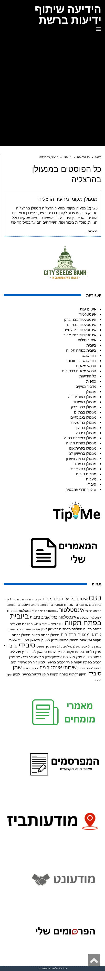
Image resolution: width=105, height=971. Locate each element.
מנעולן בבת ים (85, 412)
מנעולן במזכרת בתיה (80, 438)
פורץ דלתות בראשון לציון (47, 652)
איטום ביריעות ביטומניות (65, 598)
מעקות (91, 479)
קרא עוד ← (90, 231)
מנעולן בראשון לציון (81, 453)
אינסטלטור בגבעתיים (79, 330)
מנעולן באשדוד (84, 402)
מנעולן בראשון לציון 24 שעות (29, 640)
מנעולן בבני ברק (83, 407)
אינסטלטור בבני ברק (80, 319)
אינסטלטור (87, 314)
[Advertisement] (52, 91)
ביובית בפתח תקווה (81, 350)
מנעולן (91, 391)
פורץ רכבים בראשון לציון (55, 662)
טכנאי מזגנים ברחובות (79, 371)
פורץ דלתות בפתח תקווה (83, 652)
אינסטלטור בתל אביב (79, 335)
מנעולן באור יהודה (82, 397)
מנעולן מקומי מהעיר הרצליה (67, 199)
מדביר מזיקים (85, 386)
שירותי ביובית (31, 668)
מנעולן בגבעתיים (83, 417)
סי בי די (11, 645)
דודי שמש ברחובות (81, 361)
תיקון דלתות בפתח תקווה (68, 674)
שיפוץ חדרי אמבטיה (80, 489)
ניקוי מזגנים (42, 646)
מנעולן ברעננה (85, 464)
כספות (91, 381)
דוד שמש (40, 624)
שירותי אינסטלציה (58, 668)
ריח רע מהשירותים (24, 662)
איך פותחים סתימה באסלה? (37, 605)
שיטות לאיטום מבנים (89, 668)
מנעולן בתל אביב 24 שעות (65, 646)
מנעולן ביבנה (86, 433)
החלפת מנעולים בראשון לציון (61, 629)
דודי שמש (89, 355)
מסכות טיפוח (86, 474)
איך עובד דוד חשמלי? (66, 605)
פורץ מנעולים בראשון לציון (63, 657)
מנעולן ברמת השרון (81, 458)
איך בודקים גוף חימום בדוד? (26, 599)
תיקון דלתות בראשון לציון (31, 674)
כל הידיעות (87, 376)
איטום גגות (88, 309)
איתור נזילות (87, 340)
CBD (95, 598)
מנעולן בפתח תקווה (81, 443)
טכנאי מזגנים (86, 366)
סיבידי (91, 484)
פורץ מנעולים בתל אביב (30, 657)
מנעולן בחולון (86, 428)
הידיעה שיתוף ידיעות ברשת (68, 14)
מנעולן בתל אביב (83, 469)
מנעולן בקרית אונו (82, 448)
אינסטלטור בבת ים (81, 325)
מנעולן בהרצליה (83, 422)
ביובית (91, 345)
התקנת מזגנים (31, 629)
